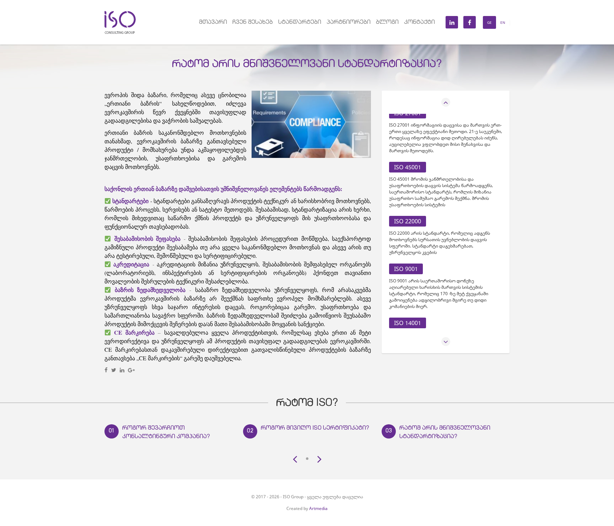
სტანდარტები (299, 23)
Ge (489, 22)
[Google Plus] (131, 369)
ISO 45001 (407, 167)
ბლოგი (387, 23)
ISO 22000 (407, 221)
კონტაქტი (419, 23)
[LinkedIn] (122, 369)
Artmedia (318, 508)
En (502, 22)
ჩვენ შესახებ (252, 23)
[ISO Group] (120, 14)
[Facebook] (106, 369)
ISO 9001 (406, 269)
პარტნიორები (349, 23)
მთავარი (213, 23)
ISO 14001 (407, 323)
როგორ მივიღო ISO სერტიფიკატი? (315, 428)
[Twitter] (113, 369)
